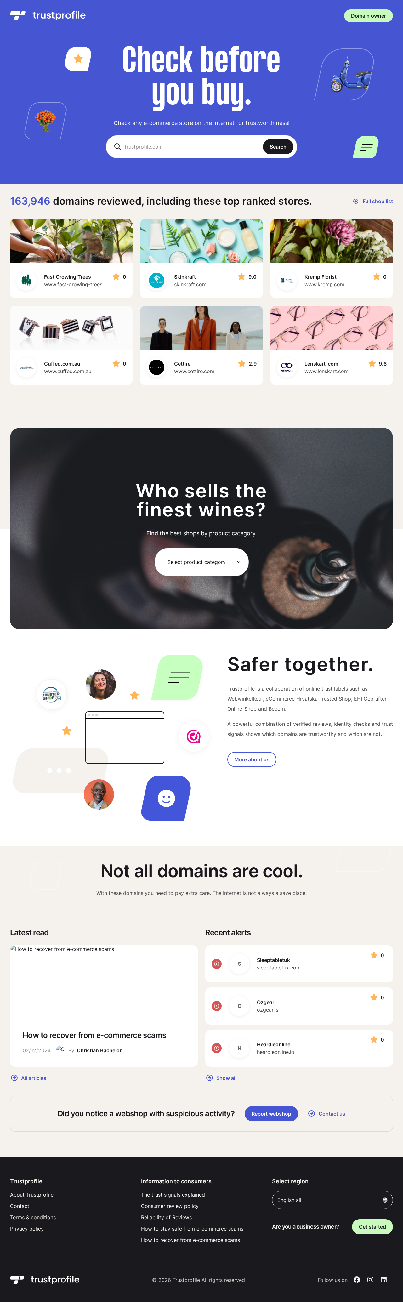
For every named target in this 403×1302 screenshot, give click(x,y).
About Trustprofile (32, 1194)
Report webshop (271, 1114)
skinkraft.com (190, 284)
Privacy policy (27, 1228)
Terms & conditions (33, 1217)
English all (289, 1200)
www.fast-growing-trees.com (79, 284)
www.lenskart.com (326, 371)
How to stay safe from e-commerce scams (192, 1228)
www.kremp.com (324, 284)
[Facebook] (357, 1280)
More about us (252, 759)
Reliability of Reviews (166, 1217)
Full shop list (377, 201)
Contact (19, 1206)
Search (278, 147)
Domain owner (368, 16)
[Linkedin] (383, 1280)
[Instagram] (370, 1280)
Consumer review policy (170, 1206)
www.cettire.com (194, 371)
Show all (225, 1078)
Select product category (196, 562)
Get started (372, 1227)
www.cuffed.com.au (67, 371)
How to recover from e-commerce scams (190, 1240)
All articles (33, 1078)
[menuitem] (70, 1194)
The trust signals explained (173, 1194)
